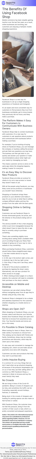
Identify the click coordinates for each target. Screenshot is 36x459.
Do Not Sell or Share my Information (14, 456)
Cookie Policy (16, 454)
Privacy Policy (26, 452)
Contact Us (31, 456)
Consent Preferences (28, 454)
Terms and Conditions (12, 452)
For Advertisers (5, 454)
